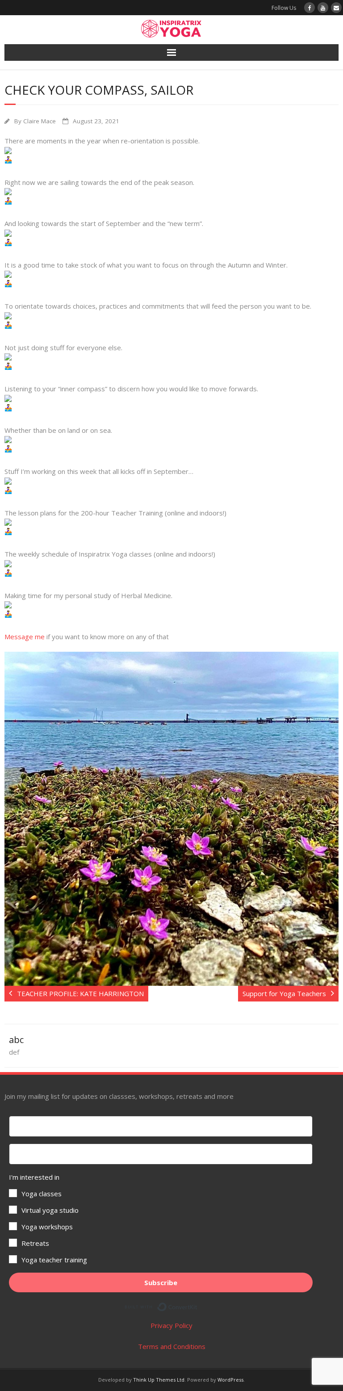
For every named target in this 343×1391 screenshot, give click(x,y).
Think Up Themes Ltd (158, 1379)
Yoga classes (41, 1193)
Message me (25, 636)
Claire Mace (39, 121)
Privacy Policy (171, 1325)
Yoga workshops (47, 1226)
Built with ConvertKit (197, 1305)
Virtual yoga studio (50, 1210)
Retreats (35, 1243)
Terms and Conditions (171, 1346)
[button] (161, 1218)
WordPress (230, 1379)
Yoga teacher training (54, 1259)
